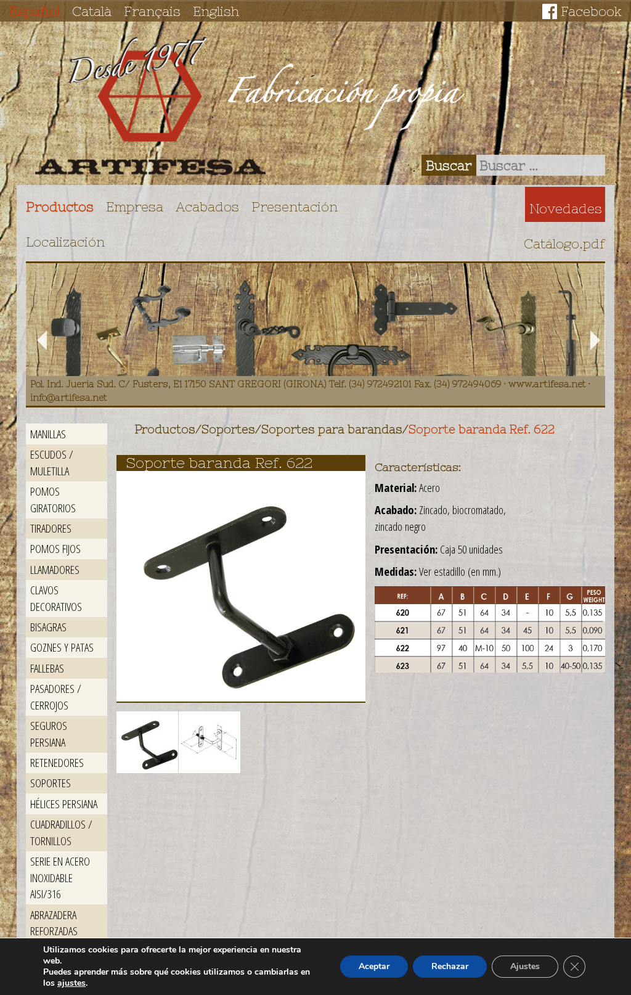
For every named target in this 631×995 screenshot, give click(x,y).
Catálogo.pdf (564, 243)
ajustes (71, 983)
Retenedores (57, 762)
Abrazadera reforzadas (54, 923)
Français (152, 11)
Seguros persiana (48, 734)
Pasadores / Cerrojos (55, 697)
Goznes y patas (62, 647)
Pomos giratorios (53, 499)
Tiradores (50, 528)
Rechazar (449, 966)
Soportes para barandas (331, 429)
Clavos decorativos (56, 598)
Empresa (134, 206)
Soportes (50, 782)
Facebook (591, 11)
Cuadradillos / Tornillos (61, 832)
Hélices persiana (63, 803)
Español (34, 11)
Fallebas (47, 668)
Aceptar (374, 966)
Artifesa (150, 106)
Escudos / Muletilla (51, 462)
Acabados (207, 206)
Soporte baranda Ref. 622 (482, 429)
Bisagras (48, 626)
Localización (65, 241)
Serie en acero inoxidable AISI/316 (60, 877)
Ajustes (525, 966)
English (216, 11)
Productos (60, 206)
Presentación (294, 206)
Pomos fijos (55, 548)
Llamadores (54, 569)
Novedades (565, 208)
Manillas (48, 433)
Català (92, 11)
